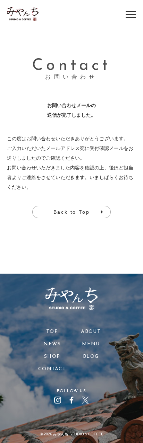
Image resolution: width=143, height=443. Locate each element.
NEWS (52, 344)
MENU (91, 344)
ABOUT (91, 331)
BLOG (91, 356)
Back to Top (71, 212)
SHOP (52, 356)
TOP (52, 331)
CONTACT (52, 369)
